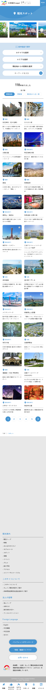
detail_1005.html (33, 241)
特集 (5, 543)
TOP (4, 433)
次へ (38, 419)
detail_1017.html (33, 306)
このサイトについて (10, 584)
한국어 (6, 635)
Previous (4, 30)
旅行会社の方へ (9, 610)
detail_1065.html (12, 275)
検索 (41, 73)
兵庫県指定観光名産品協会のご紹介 (16, 591)
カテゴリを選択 (22, 52)
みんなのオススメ (10, 546)
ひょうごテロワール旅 (26, 3)
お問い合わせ (23, 657)
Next (41, 30)
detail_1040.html (12, 177)
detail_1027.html (33, 146)
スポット (7, 553)
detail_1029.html (12, 399)
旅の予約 (7, 566)
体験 (5, 556)
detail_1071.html (33, 336)
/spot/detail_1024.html (23, 30)
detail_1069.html (33, 368)
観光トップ (7, 539)
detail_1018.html (33, 399)
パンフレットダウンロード (23, 642)
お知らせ (7, 606)
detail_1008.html (12, 241)
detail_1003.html (12, 306)
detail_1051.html (12, 146)
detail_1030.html (33, 208)
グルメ (6, 563)
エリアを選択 (22, 59)
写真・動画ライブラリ (23, 649)
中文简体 (7, 631)
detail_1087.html (33, 116)
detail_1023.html (12, 336)
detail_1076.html (33, 275)
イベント (7, 559)
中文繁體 (7, 628)
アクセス (7, 569)
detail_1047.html (12, 116)
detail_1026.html (12, 208)
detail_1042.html (12, 368)
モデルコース (8, 549)
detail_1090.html (33, 177)
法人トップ (7, 603)
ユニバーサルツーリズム (12, 573)
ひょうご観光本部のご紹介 (13, 588)
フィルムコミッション (11, 613)
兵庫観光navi (10, 3)
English (6, 625)
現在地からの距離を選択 (22, 66)
